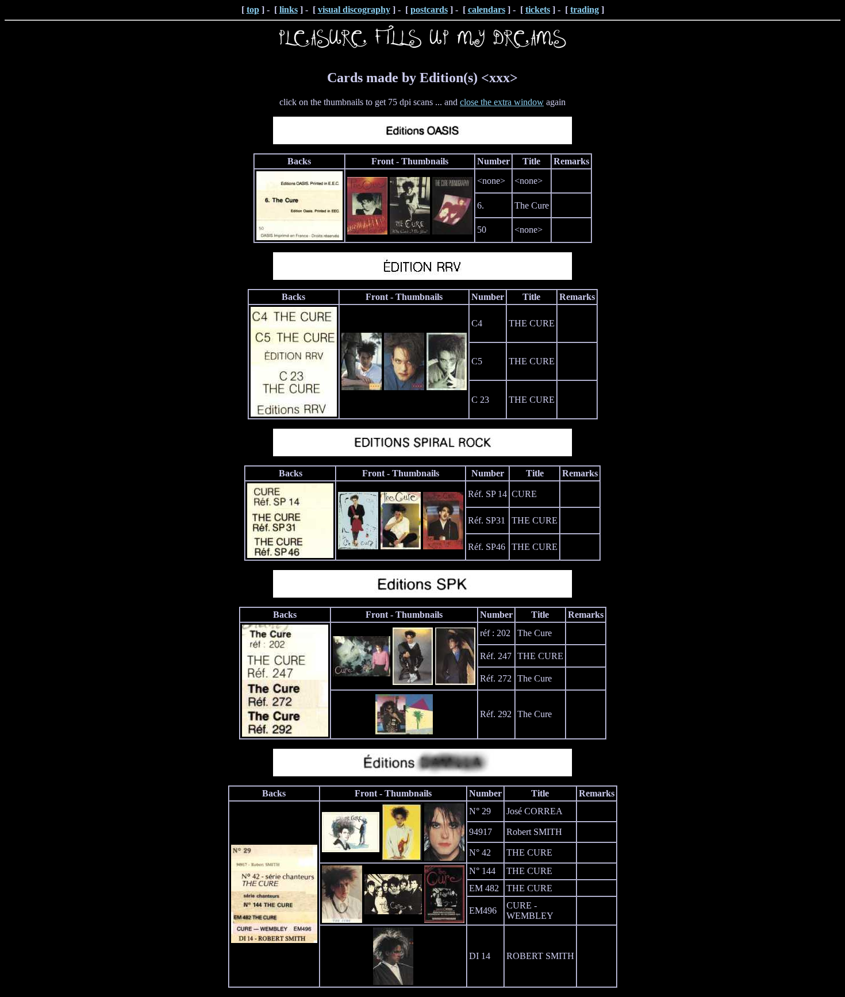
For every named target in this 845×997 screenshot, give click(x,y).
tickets (537, 9)
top (253, 9)
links (288, 9)
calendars (486, 9)
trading (584, 9)
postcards (429, 9)
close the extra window (502, 102)
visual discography (354, 9)
